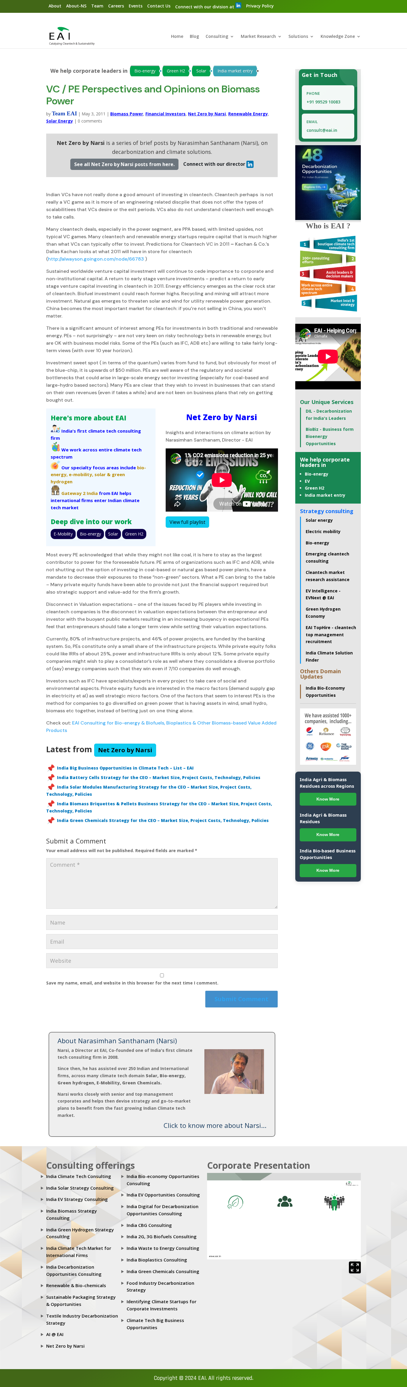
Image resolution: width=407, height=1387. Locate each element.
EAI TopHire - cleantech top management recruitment (331, 635)
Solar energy (319, 520)
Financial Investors (165, 114)
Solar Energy (59, 121)
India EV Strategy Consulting (77, 1199)
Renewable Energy (248, 114)
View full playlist (187, 522)
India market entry (235, 71)
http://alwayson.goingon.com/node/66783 (96, 259)
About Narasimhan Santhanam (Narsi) (117, 1040)
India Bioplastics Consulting (157, 1260)
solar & (102, 474)
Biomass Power (126, 114)
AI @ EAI (54, 1334)
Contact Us (158, 6)
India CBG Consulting (149, 1225)
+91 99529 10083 (323, 102)
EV (307, 481)
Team (97, 6)
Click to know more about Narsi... (215, 1125)
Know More (327, 799)
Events (135, 6)
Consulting (217, 36)
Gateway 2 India (79, 493)
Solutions (298, 36)
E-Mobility (63, 534)
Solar (201, 71)
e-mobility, (81, 474)
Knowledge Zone (338, 36)
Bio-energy (145, 71)
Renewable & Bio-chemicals (76, 1285)
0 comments (90, 121)
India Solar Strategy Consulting (80, 1188)
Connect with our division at (205, 7)
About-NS (76, 6)
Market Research (258, 36)
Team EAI (64, 113)
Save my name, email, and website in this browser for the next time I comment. (132, 983)
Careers (116, 6)
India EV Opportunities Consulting (163, 1195)
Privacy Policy (260, 6)
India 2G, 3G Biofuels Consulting (162, 1236)
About (55, 6)
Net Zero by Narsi (207, 114)
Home (177, 36)
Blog (194, 36)
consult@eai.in (322, 130)
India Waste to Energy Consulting (163, 1248)
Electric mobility (323, 531)
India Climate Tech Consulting (78, 1176)
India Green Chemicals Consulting (163, 1271)
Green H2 (176, 71)
